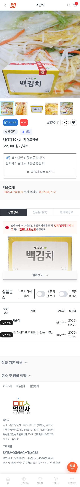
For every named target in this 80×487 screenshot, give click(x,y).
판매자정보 (66, 212)
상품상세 (13, 212)
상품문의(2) (40, 212)
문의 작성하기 (26, 294)
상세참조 (10, 131)
